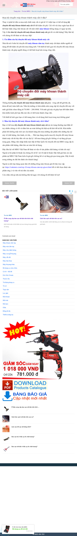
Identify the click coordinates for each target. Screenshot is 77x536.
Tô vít (5, 286)
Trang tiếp (68, 183)
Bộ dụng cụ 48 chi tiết (20, 529)
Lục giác (5, 293)
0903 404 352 (39, 534)
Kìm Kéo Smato (8, 275)
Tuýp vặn (6, 289)
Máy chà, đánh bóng (9, 250)
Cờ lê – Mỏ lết (7, 271)
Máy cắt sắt (7, 257)
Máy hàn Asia (7, 261)
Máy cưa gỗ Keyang (9, 253)
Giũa (4, 307)
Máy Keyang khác (9, 264)
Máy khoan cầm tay (9, 243)
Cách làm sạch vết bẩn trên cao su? (51, 218)
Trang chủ (17, 11)
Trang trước (9, 183)
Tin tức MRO (26, 11)
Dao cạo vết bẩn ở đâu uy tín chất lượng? (24, 446)
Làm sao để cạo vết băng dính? (21, 427)
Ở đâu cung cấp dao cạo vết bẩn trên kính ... (25, 407)
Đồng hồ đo (6, 311)
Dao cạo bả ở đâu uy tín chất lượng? (23, 436)
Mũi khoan (6, 297)
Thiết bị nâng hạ (8, 314)
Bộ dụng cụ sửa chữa (10, 268)
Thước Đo (6, 279)
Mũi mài (5, 300)
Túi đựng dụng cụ (8, 282)
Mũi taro (5, 304)
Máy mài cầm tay (8, 246)
